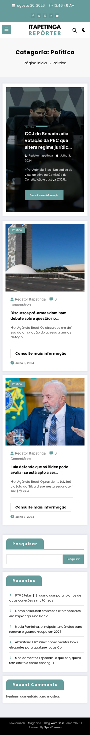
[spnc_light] (84, 30)
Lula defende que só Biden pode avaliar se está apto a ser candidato (39, 470)
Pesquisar (25, 543)
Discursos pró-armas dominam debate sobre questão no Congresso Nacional (38, 316)
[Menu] (6, 29)
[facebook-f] (33, 16)
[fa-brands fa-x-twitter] (39, 16)
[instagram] (51, 16)
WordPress (57, 723)
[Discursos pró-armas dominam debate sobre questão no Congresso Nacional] (45, 257)
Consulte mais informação (44, 195)
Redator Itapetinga (41, 155)
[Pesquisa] (74, 30)
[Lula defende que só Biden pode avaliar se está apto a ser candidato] (45, 411)
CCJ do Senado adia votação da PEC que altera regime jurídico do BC (48, 140)
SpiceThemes (53, 727)
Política (29, 127)
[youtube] (57, 16)
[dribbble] (45, 16)
